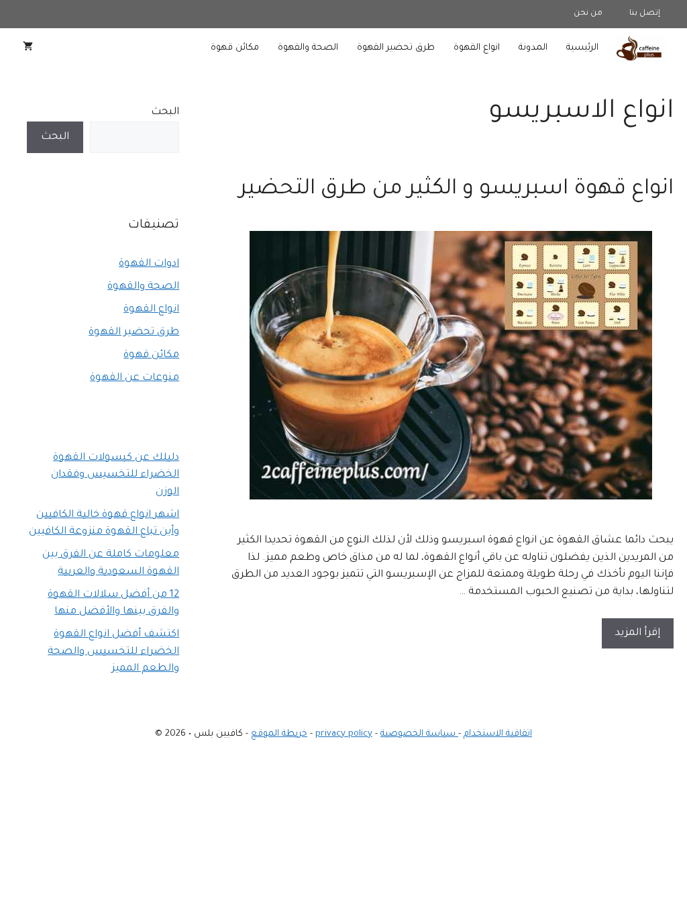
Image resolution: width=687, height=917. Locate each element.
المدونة (533, 48)
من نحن (588, 13)
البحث (165, 112)
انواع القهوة (477, 48)
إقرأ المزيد (637, 633)
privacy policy (343, 734)
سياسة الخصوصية (419, 734)
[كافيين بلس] (641, 48)
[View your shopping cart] (27, 48)
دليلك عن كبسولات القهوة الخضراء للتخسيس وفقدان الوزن (115, 475)
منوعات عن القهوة (134, 378)
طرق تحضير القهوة (396, 48)
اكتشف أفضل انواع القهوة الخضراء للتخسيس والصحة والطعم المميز (113, 652)
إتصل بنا (644, 13)
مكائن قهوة (235, 48)
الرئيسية (582, 48)
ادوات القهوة (149, 264)
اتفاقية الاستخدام (498, 734)
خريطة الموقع (279, 734)
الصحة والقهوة (308, 48)
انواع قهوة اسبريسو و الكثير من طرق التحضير (457, 189)
